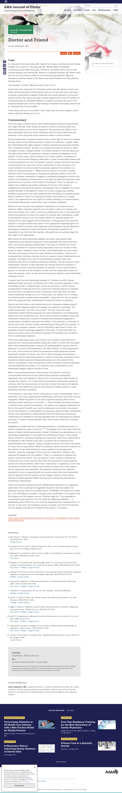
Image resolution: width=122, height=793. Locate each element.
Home (67, 10)
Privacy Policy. (26, 781)
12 (43, 454)
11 (45, 429)
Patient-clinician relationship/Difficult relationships (25, 518)
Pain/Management (61, 518)
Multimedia (104, 10)
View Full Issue (61, 762)
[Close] (35, 767)
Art (94, 10)
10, (43, 429)
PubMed (23, 567)
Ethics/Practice (49, 518)
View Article (14, 558)
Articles (77, 10)
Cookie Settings (40, 781)
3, (34, 170)
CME (115, 10)
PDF (70, 53)
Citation (63, 53)
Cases (87, 10)
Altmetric (77, 53)
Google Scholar (16, 542)
